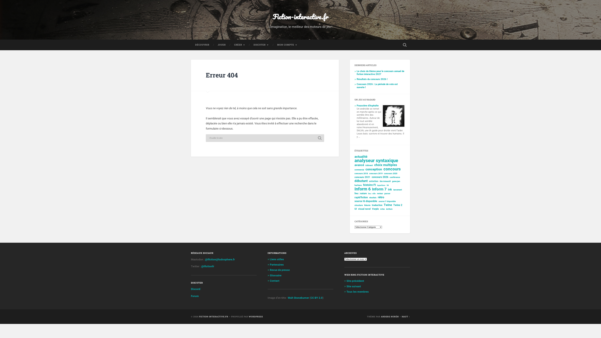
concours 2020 (390, 173)
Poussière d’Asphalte (368, 105)
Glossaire (275, 275)
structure (358, 205)
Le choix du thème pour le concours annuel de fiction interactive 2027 (380, 73)
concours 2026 (380, 177)
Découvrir (202, 44)
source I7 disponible (387, 201)
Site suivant (354, 286)
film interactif (385, 181)
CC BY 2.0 (317, 297)
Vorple (375, 208)
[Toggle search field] (404, 45)
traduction (377, 205)
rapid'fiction (361, 197)
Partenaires (277, 264)
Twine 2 (397, 205)
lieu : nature (360, 193)
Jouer (222, 44)
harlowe (358, 185)
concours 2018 (361, 173)
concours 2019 (376, 173)
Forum (195, 296)
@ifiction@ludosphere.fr (220, 259)
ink (390, 189)
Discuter (260, 44)
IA (388, 185)
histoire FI (369, 185)
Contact (274, 280)
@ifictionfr (207, 266)
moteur (380, 193)
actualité (360, 157)
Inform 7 (379, 189)
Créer (238, 44)
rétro (381, 197)
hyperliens (381, 185)
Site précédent (355, 280)
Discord (195, 289)
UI (355, 208)
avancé (359, 165)
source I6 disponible (365, 201)
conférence (395, 177)
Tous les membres (358, 291)
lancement (397, 190)
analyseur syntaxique (376, 160)
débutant (361, 181)
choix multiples (385, 165)
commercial (359, 170)
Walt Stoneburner (298, 297)
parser (387, 193)
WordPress (256, 316)
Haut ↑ (406, 316)
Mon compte (285, 44)
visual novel (364, 208)
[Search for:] (265, 138)
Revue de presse (280, 269)
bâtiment (369, 165)
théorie (367, 205)
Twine (388, 205)
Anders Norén (390, 316)
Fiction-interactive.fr (301, 16)
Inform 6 (362, 189)
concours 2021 (362, 177)
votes (382, 209)
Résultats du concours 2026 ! (372, 79)
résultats (372, 198)
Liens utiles (277, 259)
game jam (396, 181)
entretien (373, 181)
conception (373, 169)
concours (392, 169)
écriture (389, 209)
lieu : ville (372, 194)
